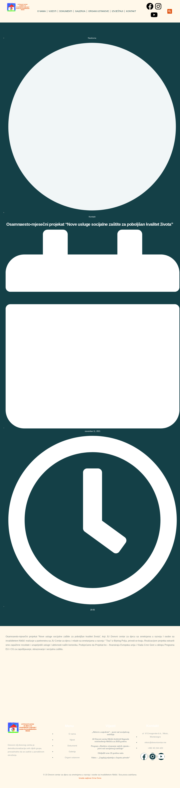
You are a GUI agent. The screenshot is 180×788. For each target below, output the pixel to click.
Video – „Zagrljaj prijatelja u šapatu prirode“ (110, 757)
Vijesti (52, 11)
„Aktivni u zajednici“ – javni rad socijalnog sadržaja (110, 733)
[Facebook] (149, 6)
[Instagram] (158, 6)
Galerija (80, 11)
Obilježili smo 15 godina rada (110, 753)
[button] (169, 11)
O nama (41, 11)
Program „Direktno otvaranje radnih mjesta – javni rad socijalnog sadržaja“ (110, 747)
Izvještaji (117, 11)
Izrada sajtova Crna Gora (90, 778)
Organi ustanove (98, 11)
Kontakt (131, 11)
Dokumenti (65, 11)
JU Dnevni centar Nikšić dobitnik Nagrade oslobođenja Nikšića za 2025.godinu (110, 740)
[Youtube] (154, 14)
